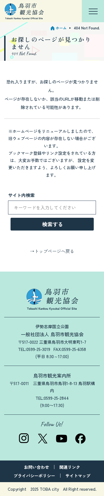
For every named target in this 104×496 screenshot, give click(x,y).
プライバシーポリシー (34, 476)
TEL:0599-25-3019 (34, 349)
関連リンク (69, 467)
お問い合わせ (36, 467)
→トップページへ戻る (52, 251)
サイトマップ (77, 476)
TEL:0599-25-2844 (52, 398)
